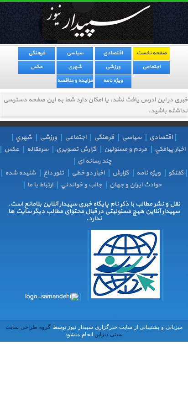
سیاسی (75, 53)
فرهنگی (36, 53)
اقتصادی (113, 53)
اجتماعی (151, 67)
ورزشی (112, 67)
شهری (75, 67)
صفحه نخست (151, 53)
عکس (36, 67)
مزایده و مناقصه (75, 80)
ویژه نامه (113, 80)
